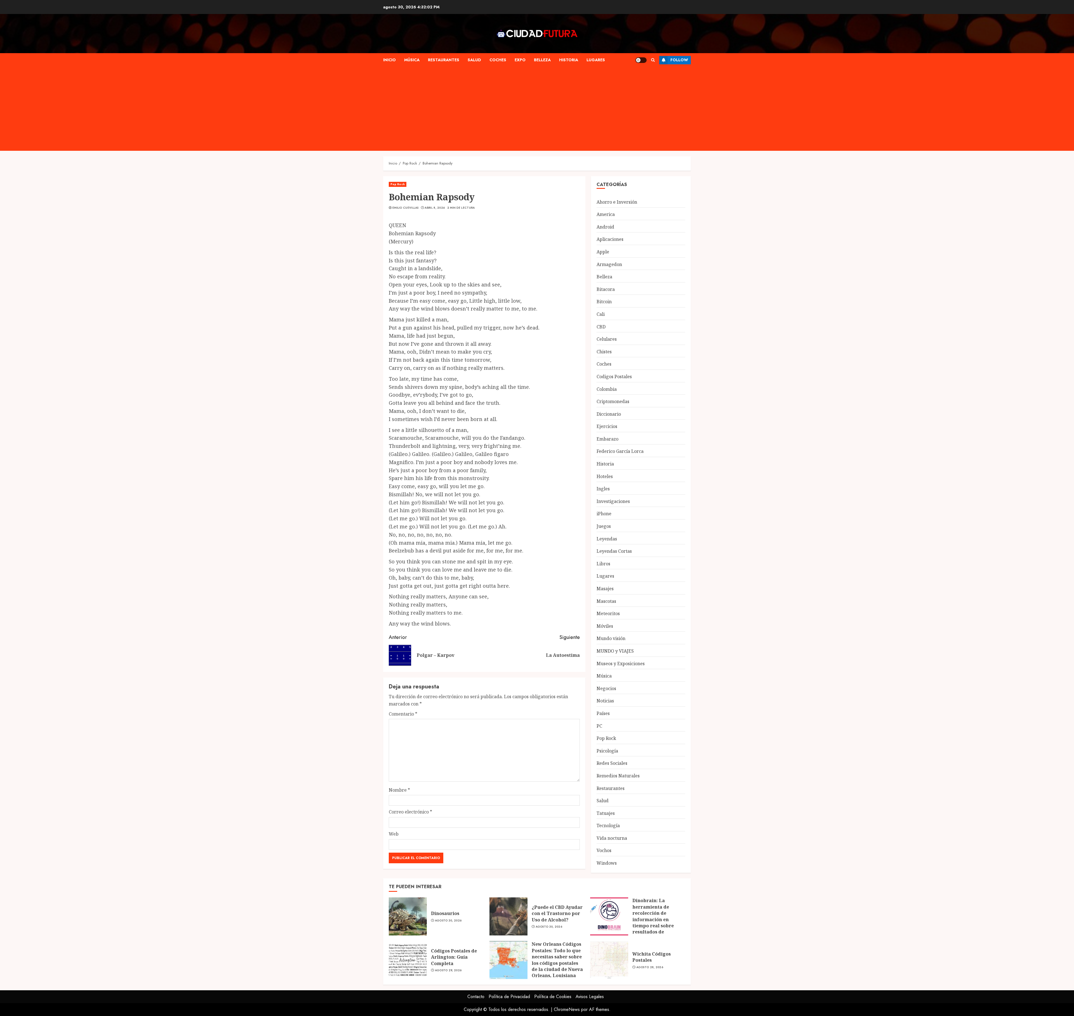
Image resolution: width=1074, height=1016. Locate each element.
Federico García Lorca (620, 451)
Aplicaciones (610, 239)
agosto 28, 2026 (649, 967)
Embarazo (607, 439)
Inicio (389, 60)
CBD (601, 327)
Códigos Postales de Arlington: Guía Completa (454, 957)
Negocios (606, 688)
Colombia (607, 389)
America (606, 214)
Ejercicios (607, 426)
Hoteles (605, 476)
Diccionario (609, 414)
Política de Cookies (552, 996)
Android (605, 227)
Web (394, 834)
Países (603, 713)
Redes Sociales (612, 763)
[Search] (652, 60)
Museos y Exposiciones (621, 663)
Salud (474, 60)
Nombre (399, 790)
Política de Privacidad (509, 996)
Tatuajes (606, 813)
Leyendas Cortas (614, 551)
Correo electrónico (410, 812)
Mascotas (606, 601)
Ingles (603, 489)
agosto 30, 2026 (448, 921)
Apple (603, 252)
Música (412, 60)
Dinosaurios (445, 913)
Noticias (605, 701)
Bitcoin (604, 301)
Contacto (475, 996)
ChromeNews (567, 1009)
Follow (679, 60)
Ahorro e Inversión (617, 202)
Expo (520, 60)
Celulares (607, 339)
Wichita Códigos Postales (651, 957)
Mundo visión (611, 638)
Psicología (607, 751)
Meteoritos (608, 613)
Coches (497, 60)
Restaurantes (443, 60)
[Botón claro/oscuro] (641, 60)
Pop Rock (397, 184)
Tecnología (608, 825)
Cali (601, 314)
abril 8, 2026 (435, 208)
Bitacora (606, 289)
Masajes (605, 588)
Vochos (604, 850)
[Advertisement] (551, 109)
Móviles (605, 626)
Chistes (604, 352)
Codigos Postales (614, 376)
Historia (568, 60)
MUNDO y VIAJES (615, 651)
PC (599, 726)
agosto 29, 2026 (448, 970)
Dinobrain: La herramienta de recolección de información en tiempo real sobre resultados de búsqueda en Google (655, 919)
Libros (603, 564)
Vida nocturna (612, 838)
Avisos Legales (590, 996)
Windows (607, 863)
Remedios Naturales (618, 776)
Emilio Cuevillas (405, 208)
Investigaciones (613, 501)
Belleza (542, 60)
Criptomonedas (613, 401)
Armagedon (609, 264)
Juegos (604, 526)
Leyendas (607, 539)
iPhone (604, 514)
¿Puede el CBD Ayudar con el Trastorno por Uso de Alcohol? (557, 913)
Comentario (403, 714)
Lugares (596, 60)
